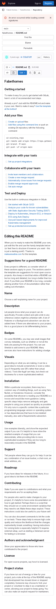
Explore (11, 3)
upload (20, 122)
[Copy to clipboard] (48, 138)
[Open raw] (34, 73)
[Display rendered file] (14, 73)
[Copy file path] (29, 67)
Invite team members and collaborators (25, 174)
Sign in (38, 3)
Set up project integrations (20, 161)
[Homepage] (3, 3)
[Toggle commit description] (39, 57)
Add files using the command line (23, 125)
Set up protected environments (22, 226)
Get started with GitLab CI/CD (21, 204)
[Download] (39, 73)
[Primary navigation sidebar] (3, 10)
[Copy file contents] (30, 73)
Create (11, 122)
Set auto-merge (15, 186)
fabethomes (7, 33)
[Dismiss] (50, 17)
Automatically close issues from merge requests (29, 180)
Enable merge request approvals (23, 183)
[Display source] (7, 73)
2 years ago (14, 57)
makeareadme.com (13, 254)
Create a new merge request (21, 177)
